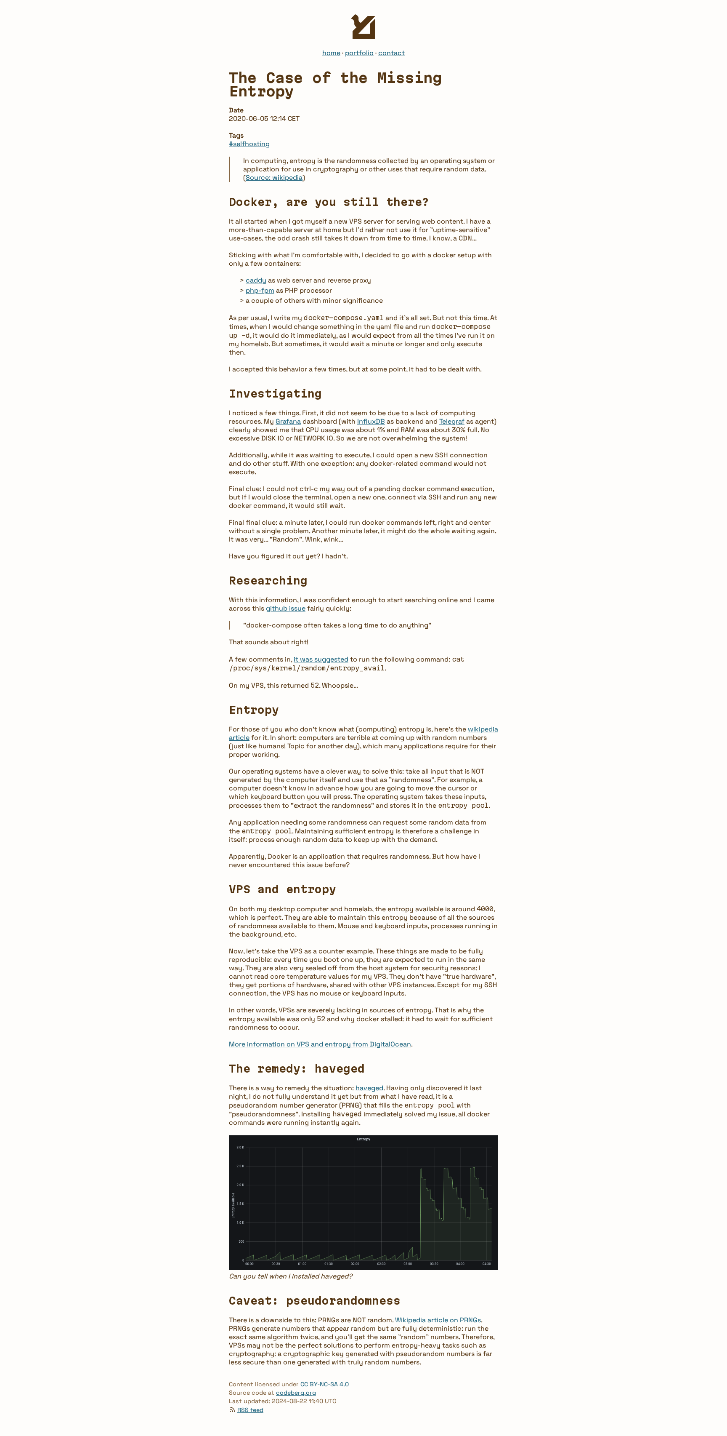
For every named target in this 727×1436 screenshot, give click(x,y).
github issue (285, 608)
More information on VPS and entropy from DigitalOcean (320, 1044)
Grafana (288, 421)
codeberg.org (296, 1392)
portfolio (359, 52)
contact (391, 52)
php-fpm (260, 290)
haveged (369, 1088)
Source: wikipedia (274, 177)
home (331, 52)
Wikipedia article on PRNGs (438, 1320)
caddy (256, 280)
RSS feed (250, 1410)
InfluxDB (371, 421)
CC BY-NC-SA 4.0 (324, 1384)
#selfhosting (249, 143)
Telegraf (451, 421)
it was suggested (321, 659)
